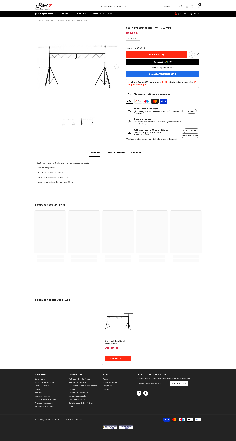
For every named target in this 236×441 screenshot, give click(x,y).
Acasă (40, 20)
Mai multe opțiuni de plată (163, 67)
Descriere (94, 152)
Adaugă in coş (156, 54)
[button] (39, 66)
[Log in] (187, 6)
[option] (78, 67)
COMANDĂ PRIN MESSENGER (161, 74)
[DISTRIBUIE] (197, 55)
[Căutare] (172, 6)
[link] (192, 54)
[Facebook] (139, 393)
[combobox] (170, 6)
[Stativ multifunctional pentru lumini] (118, 321)
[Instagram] (145, 393)
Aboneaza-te (179, 384)
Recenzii (136, 152)
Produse (49, 20)
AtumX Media (76, 419)
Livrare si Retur (116, 152)
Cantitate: (131, 38)
